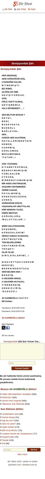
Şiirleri (13, 318)
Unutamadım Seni (10, 414)
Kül (3, 443)
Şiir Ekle (8, 9)
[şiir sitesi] (22, 4)
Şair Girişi (21, 9)
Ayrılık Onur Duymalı (11, 401)
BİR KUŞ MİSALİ (10, 430)
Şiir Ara (34, 450)
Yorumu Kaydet (22, 368)
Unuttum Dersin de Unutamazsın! (17, 434)
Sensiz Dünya (8, 417)
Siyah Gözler (8, 427)
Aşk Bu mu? (7, 420)
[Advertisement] (22, 36)
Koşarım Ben (8, 437)
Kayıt (33, 9)
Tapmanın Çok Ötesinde (13, 404)
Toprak (5, 440)
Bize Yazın (22, 454)
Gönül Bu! (6, 397)
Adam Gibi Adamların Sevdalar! (16, 394)
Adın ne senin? (9, 424)
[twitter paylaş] (3, 329)
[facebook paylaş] (8, 329)
